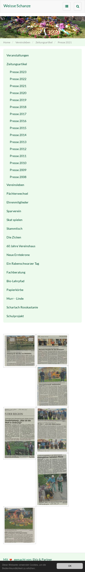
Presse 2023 (18, 72)
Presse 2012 (18, 149)
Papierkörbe (15, 290)
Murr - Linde (15, 298)
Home (6, 42)
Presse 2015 (18, 128)
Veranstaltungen (18, 55)
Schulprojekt (15, 316)
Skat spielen (14, 220)
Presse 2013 (18, 142)
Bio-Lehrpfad (15, 281)
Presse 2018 (18, 107)
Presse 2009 (18, 170)
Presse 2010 (18, 163)
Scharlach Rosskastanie (22, 307)
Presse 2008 (18, 177)
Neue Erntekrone (18, 255)
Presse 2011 (18, 156)
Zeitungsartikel (44, 42)
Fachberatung (16, 272)
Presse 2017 (18, 114)
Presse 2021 (65, 42)
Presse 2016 (18, 121)
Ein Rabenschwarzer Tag (23, 263)
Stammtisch (14, 228)
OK (69, 565)
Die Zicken (14, 237)
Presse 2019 (18, 100)
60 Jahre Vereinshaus (21, 246)
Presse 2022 (18, 79)
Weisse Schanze (17, 5)
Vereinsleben (22, 42)
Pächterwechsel (17, 193)
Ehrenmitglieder (18, 202)
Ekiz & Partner (42, 559)
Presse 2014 (18, 135)
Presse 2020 (18, 93)
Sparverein (14, 211)
